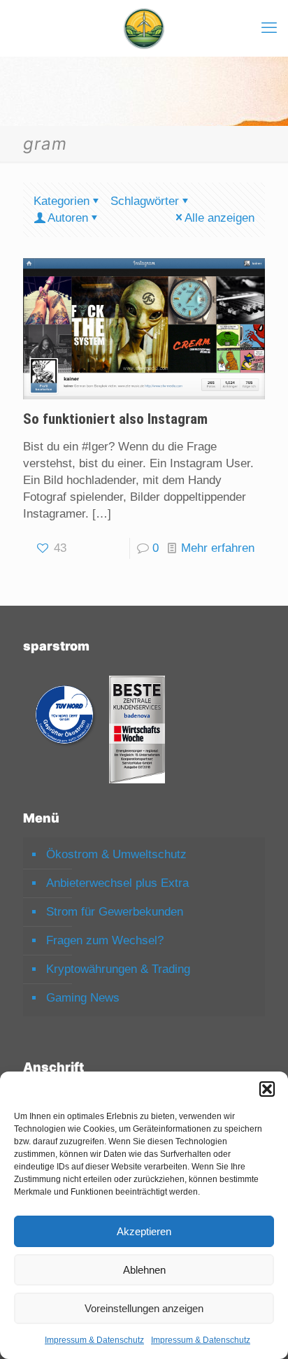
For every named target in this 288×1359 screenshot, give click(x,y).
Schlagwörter (144, 201)
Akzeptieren (144, 1231)
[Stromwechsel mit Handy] (144, 28)
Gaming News (83, 997)
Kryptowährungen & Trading (118, 969)
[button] (267, 1089)
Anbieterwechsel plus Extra (117, 883)
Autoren (68, 218)
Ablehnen (144, 1270)
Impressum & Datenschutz (94, 1340)
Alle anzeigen (219, 218)
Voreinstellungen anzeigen (144, 1308)
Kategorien (61, 201)
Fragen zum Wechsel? (105, 940)
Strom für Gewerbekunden (114, 911)
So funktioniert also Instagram (115, 419)
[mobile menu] (269, 28)
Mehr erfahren (217, 548)
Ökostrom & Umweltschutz (116, 854)
